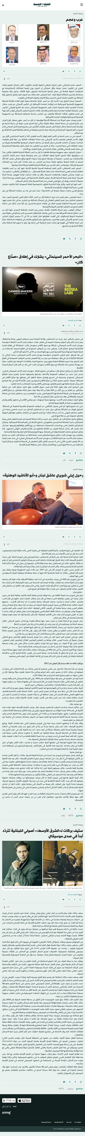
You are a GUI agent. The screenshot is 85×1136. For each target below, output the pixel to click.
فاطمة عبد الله (72, 894)
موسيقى (70, 1088)
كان (64, 460)
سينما (71, 460)
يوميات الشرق (78, 13)
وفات (63, 815)
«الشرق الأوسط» (73, 320)
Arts (70, 815)
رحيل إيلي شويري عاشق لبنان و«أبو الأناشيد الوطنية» (42, 475)
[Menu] (81, 5)
